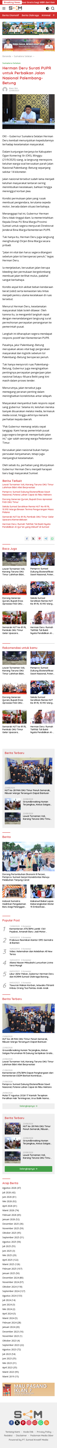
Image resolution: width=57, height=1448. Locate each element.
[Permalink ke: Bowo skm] (4, 89)
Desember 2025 (10, 1223)
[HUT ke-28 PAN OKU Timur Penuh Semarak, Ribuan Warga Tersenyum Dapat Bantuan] (28, 771)
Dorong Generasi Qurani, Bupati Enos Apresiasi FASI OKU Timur (27, 501)
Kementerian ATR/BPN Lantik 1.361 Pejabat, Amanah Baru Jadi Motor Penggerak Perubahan (28, 930)
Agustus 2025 (9, 1241)
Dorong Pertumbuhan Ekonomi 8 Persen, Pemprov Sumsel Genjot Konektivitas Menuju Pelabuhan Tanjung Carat (25, 877)
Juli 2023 (6, 1354)
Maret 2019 (8, 1376)
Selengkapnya (27, 1106)
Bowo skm (13, 88)
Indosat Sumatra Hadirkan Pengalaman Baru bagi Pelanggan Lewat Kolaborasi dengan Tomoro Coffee (14, 904)
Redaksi (8, 1435)
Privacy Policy (44, 1431)
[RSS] (46, 1423)
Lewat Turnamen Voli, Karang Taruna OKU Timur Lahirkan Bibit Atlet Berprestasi (28, 486)
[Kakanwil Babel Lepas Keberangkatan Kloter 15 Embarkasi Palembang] (42, 891)
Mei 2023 (7, 1363)
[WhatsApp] (40, 1423)
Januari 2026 (8, 1219)
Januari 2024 (8, 1326)
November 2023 (10, 1335)
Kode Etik (28, 1431)
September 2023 (10, 1345)
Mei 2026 (7, 1201)
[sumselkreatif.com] (15, 8)
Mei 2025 (7, 1255)
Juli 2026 (6, 1192)
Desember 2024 (10, 1277)
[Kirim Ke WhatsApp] (52, 538)
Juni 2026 (7, 1196)
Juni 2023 (7, 1358)
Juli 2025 (6, 1246)
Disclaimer (21, 1435)
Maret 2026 (8, 1210)
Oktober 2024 (9, 1286)
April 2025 (7, 1259)
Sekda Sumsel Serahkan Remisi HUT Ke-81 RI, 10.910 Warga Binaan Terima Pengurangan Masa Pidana (28, 509)
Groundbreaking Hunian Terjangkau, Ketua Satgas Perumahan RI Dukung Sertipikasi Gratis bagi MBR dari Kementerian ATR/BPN (37, 803)
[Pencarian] (53, 8)
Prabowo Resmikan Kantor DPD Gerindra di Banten (31, 941)
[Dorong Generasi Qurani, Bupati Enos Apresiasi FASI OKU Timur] (14, 588)
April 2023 (7, 1367)
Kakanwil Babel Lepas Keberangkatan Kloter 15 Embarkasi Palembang (42, 904)
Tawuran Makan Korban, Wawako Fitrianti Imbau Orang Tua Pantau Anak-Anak (32, 987)
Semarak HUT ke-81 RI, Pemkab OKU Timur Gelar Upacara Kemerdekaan (28, 518)
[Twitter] (17, 1423)
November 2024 (10, 1282)
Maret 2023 (8, 1371)
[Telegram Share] (46, 538)
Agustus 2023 (9, 1349)
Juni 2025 (7, 1250)
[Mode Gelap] (47, 8)
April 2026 (7, 1205)
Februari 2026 (9, 1214)
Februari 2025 (9, 1268)
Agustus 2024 (9, 1295)
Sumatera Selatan (11, 63)
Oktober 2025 (9, 1232)
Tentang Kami (12, 1431)
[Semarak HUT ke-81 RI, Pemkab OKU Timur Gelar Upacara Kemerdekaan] (14, 617)
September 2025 (10, 1237)
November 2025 (10, 1228)
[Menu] (4, 8)
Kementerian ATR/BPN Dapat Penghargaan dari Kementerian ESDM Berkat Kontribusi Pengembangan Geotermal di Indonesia (27, 1074)
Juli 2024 (6, 1300)
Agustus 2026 (9, 1187)
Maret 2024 (8, 1318)
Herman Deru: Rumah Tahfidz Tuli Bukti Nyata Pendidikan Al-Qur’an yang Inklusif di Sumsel (26, 525)
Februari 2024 (9, 1322)
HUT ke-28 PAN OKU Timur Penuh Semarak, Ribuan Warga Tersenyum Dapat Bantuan (27, 792)
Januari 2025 (8, 1273)
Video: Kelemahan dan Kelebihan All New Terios (31, 953)
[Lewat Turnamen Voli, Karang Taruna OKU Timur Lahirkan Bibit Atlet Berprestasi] (14, 559)
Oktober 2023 (9, 1340)
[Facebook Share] (27, 538)
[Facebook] (11, 1423)
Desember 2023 (10, 1331)
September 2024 (10, 1291)
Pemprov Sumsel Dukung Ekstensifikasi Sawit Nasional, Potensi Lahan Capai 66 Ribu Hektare (27, 493)
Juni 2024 (7, 1304)
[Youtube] (34, 1423)
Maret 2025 (8, 1264)
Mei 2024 (7, 1309)
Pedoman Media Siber (42, 1435)
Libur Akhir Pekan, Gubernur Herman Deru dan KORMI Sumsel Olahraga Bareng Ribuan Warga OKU (32, 975)
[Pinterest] (23, 1423)
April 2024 (7, 1313)
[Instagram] (29, 1423)
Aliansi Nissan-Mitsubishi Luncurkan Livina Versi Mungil (31, 964)
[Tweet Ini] (33, 538)
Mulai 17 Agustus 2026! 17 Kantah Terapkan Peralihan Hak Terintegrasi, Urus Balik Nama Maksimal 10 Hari (25, 1097)
